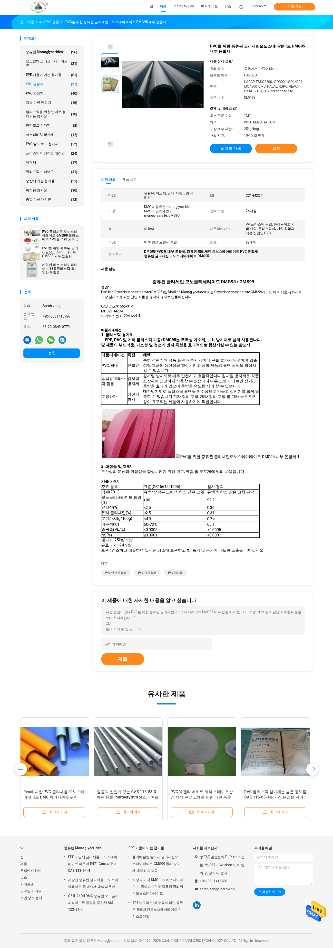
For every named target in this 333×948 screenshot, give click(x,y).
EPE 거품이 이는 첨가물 (51, 75)
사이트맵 (27, 884)
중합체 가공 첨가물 (51, 181)
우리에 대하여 (30, 871)
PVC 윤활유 (51, 84)
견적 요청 (294, 7)
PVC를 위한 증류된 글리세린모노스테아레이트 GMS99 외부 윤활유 (60, 252)
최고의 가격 (231, 148)
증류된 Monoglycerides (51, 52)
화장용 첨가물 (51, 190)
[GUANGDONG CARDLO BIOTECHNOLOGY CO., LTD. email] (27, 340)
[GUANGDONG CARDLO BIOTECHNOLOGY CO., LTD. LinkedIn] (197, 905)
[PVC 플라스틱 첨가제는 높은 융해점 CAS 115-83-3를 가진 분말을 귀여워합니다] (275, 752)
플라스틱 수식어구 (51, 172)
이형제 (51, 162)
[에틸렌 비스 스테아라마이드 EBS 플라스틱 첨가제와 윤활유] (31, 269)
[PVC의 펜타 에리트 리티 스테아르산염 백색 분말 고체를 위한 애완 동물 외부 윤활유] (202, 752)
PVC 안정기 (51, 93)
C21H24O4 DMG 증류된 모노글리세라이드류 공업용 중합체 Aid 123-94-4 (93, 902)
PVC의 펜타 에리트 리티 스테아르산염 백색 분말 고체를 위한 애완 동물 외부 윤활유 (202, 797)
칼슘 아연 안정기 (51, 103)
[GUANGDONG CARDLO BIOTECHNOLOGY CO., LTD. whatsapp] (39, 340)
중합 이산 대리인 (51, 199)
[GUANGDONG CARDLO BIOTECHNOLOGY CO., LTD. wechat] (51, 340)
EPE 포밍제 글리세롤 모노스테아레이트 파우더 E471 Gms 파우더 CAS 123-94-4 (92, 864)
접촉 (51, 353)
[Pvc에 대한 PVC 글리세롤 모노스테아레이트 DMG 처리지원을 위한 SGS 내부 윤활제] (54, 752)
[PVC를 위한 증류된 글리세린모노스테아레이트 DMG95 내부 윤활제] (163, 85)
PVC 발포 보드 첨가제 (51, 144)
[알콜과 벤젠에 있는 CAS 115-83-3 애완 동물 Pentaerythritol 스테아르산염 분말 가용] (128, 752)
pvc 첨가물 (175, 572)
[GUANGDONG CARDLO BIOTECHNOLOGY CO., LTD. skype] (62, 340)
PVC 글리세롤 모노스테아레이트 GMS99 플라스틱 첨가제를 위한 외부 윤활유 (60, 235)
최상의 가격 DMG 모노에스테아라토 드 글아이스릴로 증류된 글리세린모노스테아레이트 (157, 886)
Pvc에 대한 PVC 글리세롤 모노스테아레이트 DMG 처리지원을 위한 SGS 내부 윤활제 (53, 797)
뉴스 (23, 877)
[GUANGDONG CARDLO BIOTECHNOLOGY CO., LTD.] (39, 7)
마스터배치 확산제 (51, 135)
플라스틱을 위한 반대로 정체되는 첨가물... (51, 114)
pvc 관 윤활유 (147, 572)
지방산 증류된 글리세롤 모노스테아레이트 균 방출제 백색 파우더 (93, 883)
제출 (122, 659)
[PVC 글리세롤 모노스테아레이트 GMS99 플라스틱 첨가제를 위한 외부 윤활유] (31, 236)
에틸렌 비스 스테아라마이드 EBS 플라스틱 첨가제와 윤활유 (60, 268)
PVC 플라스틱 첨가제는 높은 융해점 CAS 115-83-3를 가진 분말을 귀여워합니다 (275, 797)
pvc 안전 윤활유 (116, 572)
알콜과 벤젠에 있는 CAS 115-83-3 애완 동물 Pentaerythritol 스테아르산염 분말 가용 (127, 797)
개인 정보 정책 (31, 898)
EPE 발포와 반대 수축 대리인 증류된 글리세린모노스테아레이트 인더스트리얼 (157, 909)
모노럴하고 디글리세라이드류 (51, 63)
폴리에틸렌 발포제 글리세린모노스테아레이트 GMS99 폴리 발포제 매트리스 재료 (157, 864)
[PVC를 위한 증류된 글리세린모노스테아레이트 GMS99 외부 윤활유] (31, 252)
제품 (23, 864)
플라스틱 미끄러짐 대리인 (51, 153)
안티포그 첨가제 (51, 125)
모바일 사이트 (30, 891)
